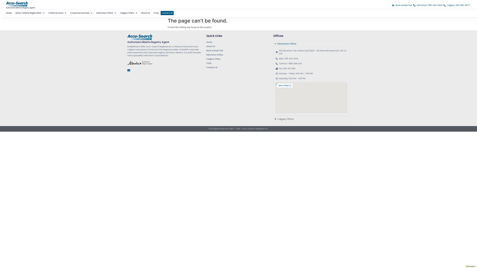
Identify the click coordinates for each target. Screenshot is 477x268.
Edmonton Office (214, 54)
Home (9, 13)
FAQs (156, 13)
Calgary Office (213, 59)
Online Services (55, 13)
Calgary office (127, 13)
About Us (210, 46)
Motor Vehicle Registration (28, 13)
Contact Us (211, 67)
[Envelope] (128, 70)
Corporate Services (79, 13)
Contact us (167, 13)
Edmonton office (104, 13)
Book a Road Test (214, 50)
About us (145, 13)
